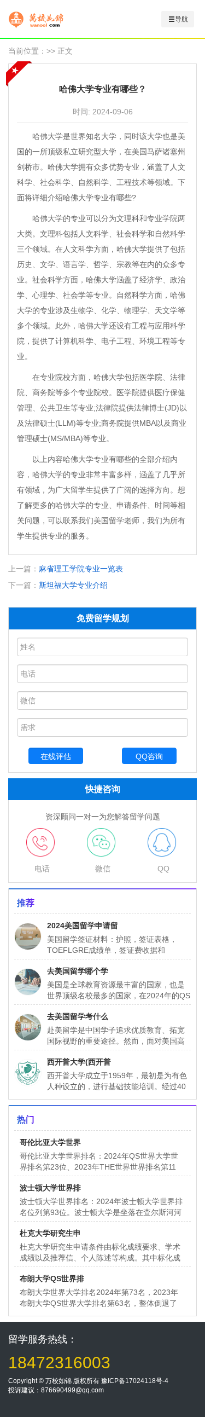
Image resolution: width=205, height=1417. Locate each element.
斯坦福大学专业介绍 (73, 585)
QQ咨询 (149, 756)
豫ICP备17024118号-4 (134, 1381)
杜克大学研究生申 (50, 1233)
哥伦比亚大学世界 (50, 1142)
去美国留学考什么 (77, 1016)
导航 (181, 19)
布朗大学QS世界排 (52, 1278)
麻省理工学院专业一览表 (81, 568)
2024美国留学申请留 (82, 925)
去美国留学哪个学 (77, 971)
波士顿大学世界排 (50, 1187)
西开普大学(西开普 (79, 1061)
